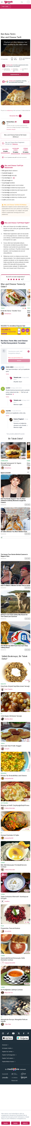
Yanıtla (7, 374)
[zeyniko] (3, 412)
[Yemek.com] (8, 2)
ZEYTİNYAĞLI (4, 803)
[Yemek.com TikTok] (8, 1033)
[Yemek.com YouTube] (13, 1033)
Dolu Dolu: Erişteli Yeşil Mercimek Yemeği (15, 686)
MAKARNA (3, 773)
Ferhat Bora (10, 122)
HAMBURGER (4, 460)
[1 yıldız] (8, 279)
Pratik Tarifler (5, 6)
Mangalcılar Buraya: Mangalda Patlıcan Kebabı (14, 1020)
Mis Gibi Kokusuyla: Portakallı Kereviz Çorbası (14, 866)
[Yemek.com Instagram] (3, 1033)
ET (1, 713)
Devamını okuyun (11, 129)
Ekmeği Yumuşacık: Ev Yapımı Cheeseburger (11, 464)
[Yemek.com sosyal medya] (13, 1069)
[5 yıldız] (19, 279)
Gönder (19, 360)
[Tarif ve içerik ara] (22, 2)
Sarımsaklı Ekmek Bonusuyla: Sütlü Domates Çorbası (13, 959)
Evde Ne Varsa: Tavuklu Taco (11, 311)
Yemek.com (17, 377)
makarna (9, 110)
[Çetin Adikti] (3, 368)
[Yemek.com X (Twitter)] (19, 1033)
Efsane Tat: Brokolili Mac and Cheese (14, 775)
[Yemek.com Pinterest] (28, 1033)
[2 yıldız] (11, 279)
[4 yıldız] (16, 279)
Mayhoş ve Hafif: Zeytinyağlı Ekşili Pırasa (15, 805)
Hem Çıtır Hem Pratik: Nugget (11, 746)
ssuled (8, 388)
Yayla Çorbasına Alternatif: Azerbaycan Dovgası (14, 897)
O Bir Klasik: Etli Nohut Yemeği (11, 716)
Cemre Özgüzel (19, 419)
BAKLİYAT (3, 684)
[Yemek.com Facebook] (23, 1033)
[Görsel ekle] (28, 351)
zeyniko (8, 411)
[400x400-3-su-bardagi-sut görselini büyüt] (14, 178)
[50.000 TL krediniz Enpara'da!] (15, 331)
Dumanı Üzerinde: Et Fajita (10, 835)
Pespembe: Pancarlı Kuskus (10, 928)
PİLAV (2, 925)
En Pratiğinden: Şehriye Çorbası (12, 990)
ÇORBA (3, 862)
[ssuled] (3, 389)
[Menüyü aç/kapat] (2, 2)
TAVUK (3, 308)
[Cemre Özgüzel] (11, 419)
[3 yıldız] (14, 279)
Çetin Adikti (9, 367)
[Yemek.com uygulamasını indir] (7, 1038)
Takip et (26, 121)
